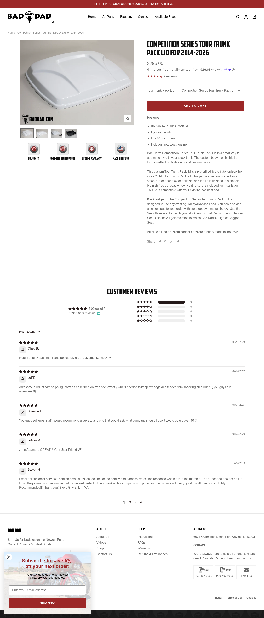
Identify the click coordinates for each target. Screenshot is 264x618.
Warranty (144, 548)
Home (92, 16)
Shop (100, 548)
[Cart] (254, 17)
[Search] (238, 17)
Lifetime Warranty (92, 158)
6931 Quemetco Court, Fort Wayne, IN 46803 (224, 536)
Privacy (218, 597)
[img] (28, 342)
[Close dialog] (8, 557)
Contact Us (104, 554)
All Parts (108, 16)
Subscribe (47, 603)
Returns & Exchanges (153, 554)
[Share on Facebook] (160, 241)
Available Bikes (165, 16)
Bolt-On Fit (33, 158)
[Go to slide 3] (56, 133)
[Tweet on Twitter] (171, 241)
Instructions (145, 536)
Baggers (126, 16)
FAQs (141, 542)
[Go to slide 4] (71, 133)
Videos (101, 542)
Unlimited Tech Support (62, 158)
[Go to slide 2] (41, 133)
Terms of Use (234, 597)
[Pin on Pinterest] (165, 241)
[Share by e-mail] (177, 241)
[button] (144, 302)
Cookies (251, 597)
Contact (143, 16)
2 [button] (130, 502)
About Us (102, 536)
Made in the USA (121, 158)
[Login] (246, 17)
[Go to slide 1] (27, 133)
